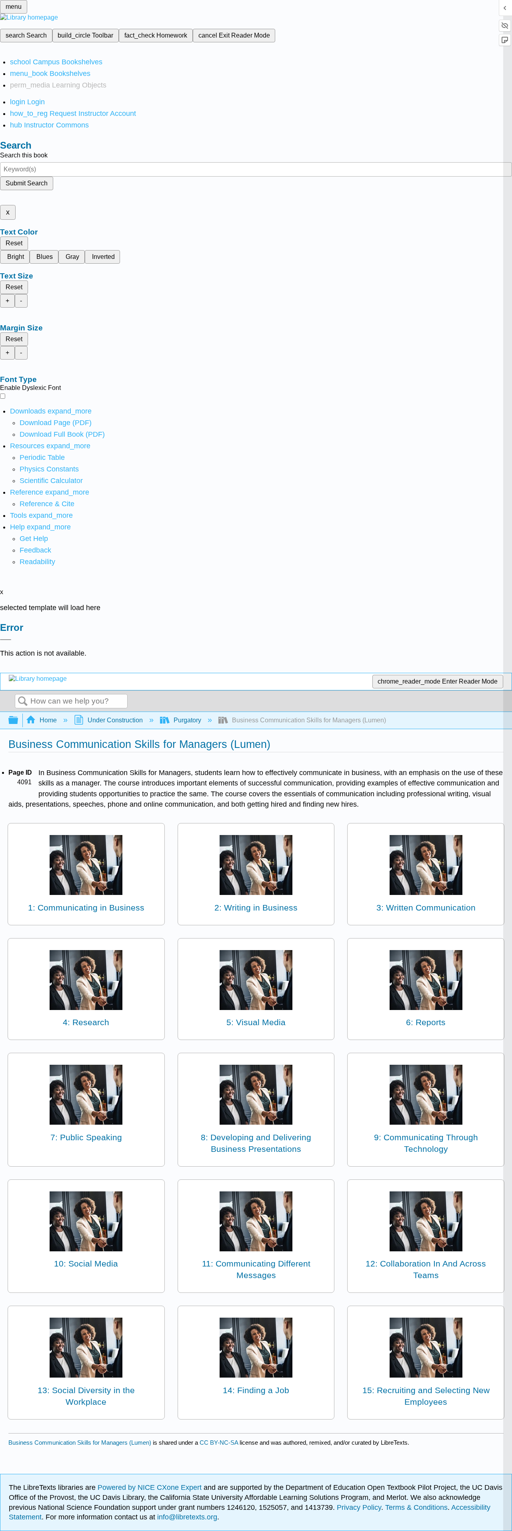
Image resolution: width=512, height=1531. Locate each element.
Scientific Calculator (51, 481)
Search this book (24, 155)
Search (23, 701)
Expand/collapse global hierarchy (18, 720)
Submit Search (27, 183)
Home (48, 720)
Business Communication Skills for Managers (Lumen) (79, 1442)
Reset (14, 243)
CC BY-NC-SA (220, 1442)
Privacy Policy (359, 1507)
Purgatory (187, 720)
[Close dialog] (5, 639)
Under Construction (115, 720)
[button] (35, 550)
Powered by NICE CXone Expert (151, 1487)
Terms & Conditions (416, 1507)
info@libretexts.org (186, 1517)
